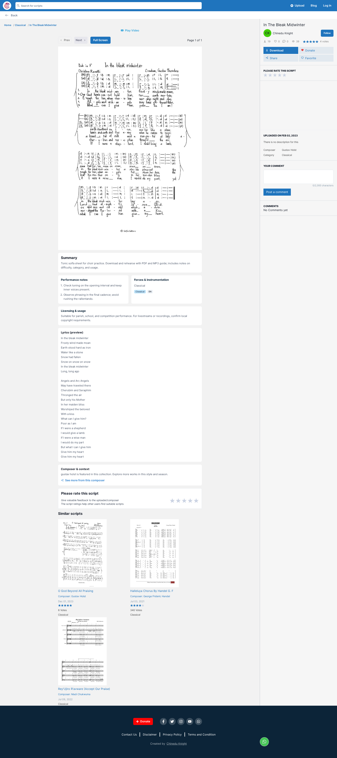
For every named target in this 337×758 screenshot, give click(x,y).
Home (7, 25)
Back (14, 15)
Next (79, 40)
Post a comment (277, 192)
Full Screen (100, 40)
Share (273, 58)
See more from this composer (85, 480)
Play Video (132, 30)
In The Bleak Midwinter (43, 25)
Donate (310, 50)
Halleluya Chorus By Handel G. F (151, 591)
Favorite (310, 58)
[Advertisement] (298, 105)
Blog (314, 5)
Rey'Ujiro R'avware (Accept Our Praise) (84, 689)
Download (276, 50)
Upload (299, 5)
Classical (20, 25)
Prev (67, 40)
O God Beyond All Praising (75, 591)
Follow (327, 33)
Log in (327, 5)
